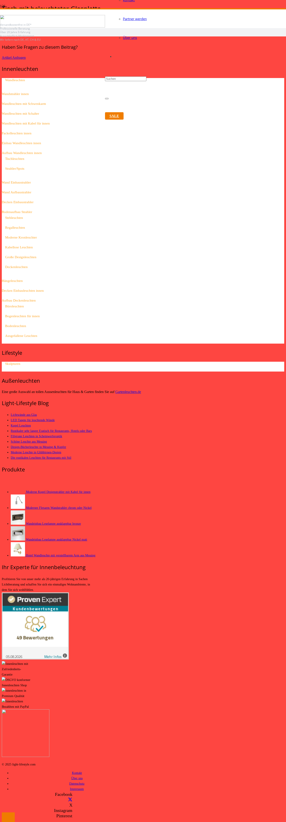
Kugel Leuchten (21, 425)
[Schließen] (107, 98)
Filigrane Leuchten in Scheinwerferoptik (36, 436)
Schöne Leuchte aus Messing (29, 441)
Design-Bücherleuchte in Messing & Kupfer (38, 447)
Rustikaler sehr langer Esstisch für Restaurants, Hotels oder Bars (51, 431)
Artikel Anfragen (14, 57)
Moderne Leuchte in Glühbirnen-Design (36, 452)
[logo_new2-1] (52, 26)
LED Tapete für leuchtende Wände (33, 420)
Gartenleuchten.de (128, 392)
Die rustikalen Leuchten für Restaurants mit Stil (41, 457)
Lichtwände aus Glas (24, 414)
